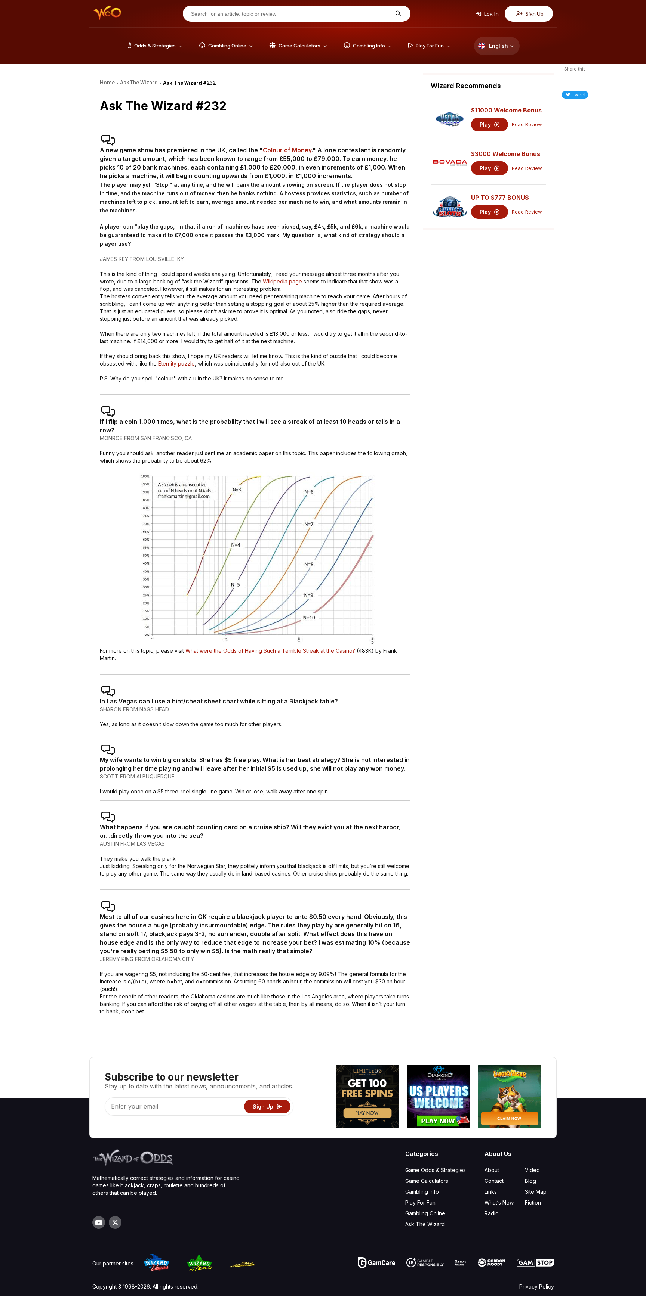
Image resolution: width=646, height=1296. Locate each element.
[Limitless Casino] (367, 1097)
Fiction (533, 1202)
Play (486, 124)
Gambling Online (425, 1213)
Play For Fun (420, 1202)
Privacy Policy (536, 1286)
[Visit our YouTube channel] (98, 1222)
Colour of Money (287, 150)
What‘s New (499, 1202)
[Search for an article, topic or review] (397, 13)
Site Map (536, 1191)
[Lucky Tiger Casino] (509, 1097)
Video (532, 1170)
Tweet (579, 94)
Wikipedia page (282, 281)
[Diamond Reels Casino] (438, 1097)
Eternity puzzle (176, 363)
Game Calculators (426, 1181)
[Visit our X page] (115, 1222)
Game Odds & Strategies (435, 1170)
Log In (491, 13)
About (492, 1170)
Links (491, 1191)
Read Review (527, 124)
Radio (492, 1213)
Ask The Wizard (425, 1224)
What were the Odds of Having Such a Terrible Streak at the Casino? (270, 650)
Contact (494, 1181)
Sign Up (534, 13)
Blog (530, 1181)
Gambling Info (422, 1191)
